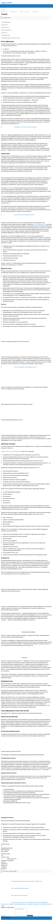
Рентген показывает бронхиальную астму (25, 367)
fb (42, 921)
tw (45, 921)
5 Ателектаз (4, 32)
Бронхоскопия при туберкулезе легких (24, 214)
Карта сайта (48, 917)
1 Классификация (5, 22)
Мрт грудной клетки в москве (19, 895)
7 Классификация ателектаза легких (10, 38)
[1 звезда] (1, 858)
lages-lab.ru (6, 3)
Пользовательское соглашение (36, 917)
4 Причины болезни (6, 30)
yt (39, 921)
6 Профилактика (5, 35)
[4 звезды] (5, 858)
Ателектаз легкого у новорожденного (11, 451)
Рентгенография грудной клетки (19, 888)
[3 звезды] (4, 858)
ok (36, 921)
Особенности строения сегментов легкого (25, 127)
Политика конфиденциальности (19, 917)
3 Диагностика (5, 27)
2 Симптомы (4, 24)
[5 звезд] (6, 858)
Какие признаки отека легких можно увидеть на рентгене (26, 881)
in (48, 921)
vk (51, 921)
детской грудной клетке (39, 224)
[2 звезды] (2, 858)
